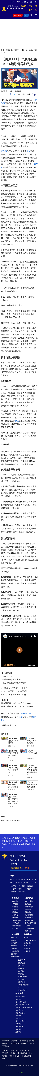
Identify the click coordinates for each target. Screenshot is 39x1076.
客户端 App (6, 1046)
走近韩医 (27, 951)
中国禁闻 (15, 907)
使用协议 (5, 1043)
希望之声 (14, 1053)
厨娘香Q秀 (21, 982)
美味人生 (21, 974)
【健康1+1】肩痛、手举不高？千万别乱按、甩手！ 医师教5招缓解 (13, 799)
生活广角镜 (21, 963)
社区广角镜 (15, 923)
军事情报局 (29, 917)
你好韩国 (21, 968)
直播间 (13, 864)
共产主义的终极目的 (22, 1005)
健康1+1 (24, 50)
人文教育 (15, 934)
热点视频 (22, 886)
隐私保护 (32, 1041)
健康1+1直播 (33, 50)
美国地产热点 (15, 956)
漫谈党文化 (19, 1026)
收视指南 (23, 1041)
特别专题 (19, 993)
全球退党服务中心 (26, 1053)
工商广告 (18, 1032)
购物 (27, 868)
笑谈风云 (14, 940)
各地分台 (25, 2)
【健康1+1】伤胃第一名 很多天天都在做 (13, 784)
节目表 (24, 860)
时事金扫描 (29, 907)
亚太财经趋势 (16, 926)
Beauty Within (22, 976)
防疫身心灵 (26, 713)
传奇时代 (18, 999)
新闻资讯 (20, 856)
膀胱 (28, 151)
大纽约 (11, 838)
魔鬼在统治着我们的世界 (23, 1007)
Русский (20, 844)
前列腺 (4, 151)
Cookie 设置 (19, 1073)
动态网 (11, 1056)
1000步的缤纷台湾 (23, 986)
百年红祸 (18, 1016)
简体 (36, 2)
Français (12, 844)
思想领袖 (28, 912)
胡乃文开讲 (28, 943)
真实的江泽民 (20, 1013)
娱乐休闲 (21, 960)
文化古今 (14, 954)
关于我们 (14, 1041)
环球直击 (15, 904)
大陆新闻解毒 (29, 928)
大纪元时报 (25, 1050)
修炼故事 (18, 1029)
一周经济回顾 (16, 920)
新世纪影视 (27, 1056)
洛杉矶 (24, 838)
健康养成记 (28, 946)
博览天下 (22, 889)
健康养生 (17, 50)
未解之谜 (14, 937)
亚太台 (20, 841)
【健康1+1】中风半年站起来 (32, 753)
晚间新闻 (15, 909)
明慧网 (4, 1056)
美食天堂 (21, 971)
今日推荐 (13, 889)
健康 (21, 717)
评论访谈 (29, 898)
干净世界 (5, 1053)
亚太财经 (15, 928)
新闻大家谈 (29, 901)
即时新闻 (30, 886)
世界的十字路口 (30, 923)
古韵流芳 (14, 943)
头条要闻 (13, 886)
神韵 (12, 2)
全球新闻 (15, 901)
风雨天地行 (19, 1018)
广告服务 (23, 1043)
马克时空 (28, 926)
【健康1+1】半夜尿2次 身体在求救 (32, 741)
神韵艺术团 (15, 1050)
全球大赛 (22, 891)
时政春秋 (28, 909)
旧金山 (13, 841)
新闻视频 (16, 898)
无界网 (19, 1056)
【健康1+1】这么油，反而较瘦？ (13, 741)
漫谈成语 (14, 948)
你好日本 (21, 966)
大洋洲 (30, 838)
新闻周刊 (15, 915)
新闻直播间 (18, 15)
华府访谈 (15, 917)
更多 (3, 1058)
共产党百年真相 (20, 1002)
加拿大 (17, 838)
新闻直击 (15, 912)
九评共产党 (19, 1010)
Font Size (28, 94)
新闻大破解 (29, 915)
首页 (2, 50)
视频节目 (9, 50)
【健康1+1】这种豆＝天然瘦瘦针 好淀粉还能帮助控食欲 (32, 770)
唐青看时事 (29, 920)
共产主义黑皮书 (20, 1021)
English (4, 844)
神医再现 (27, 948)
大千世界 (21, 979)
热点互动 (28, 904)
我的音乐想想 (22, 990)
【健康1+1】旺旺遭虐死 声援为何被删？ (32, 784)
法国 (8, 841)
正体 (31, 2)
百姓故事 (18, 1024)
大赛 (18, 2)
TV (27, 15)
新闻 (12, 875)
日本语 (27, 844)
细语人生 (28, 931)
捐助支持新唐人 (17, 868)
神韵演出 (13, 891)
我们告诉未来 (20, 996)
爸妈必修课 (15, 951)
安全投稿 (14, 1043)
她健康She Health (30, 940)
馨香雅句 (14, 946)
